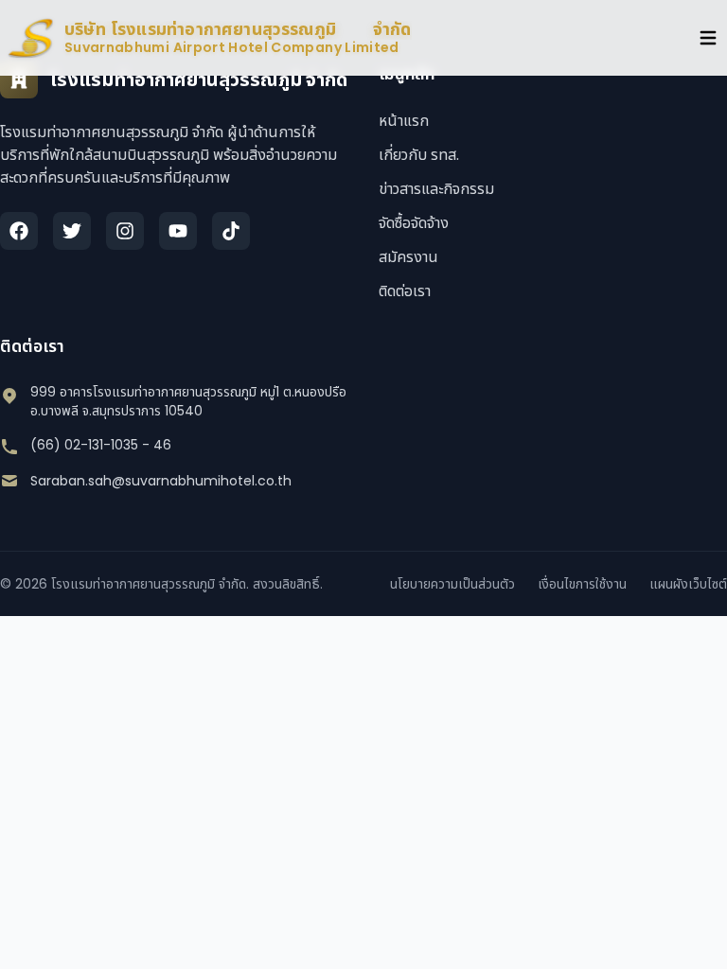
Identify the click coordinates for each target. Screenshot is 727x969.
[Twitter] (72, 231)
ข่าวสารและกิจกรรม (436, 189)
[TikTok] (231, 231)
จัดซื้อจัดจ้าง (414, 223)
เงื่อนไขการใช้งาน (582, 583)
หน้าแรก (404, 121)
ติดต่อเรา (405, 291)
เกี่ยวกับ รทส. (419, 155)
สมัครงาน (408, 257)
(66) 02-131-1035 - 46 (100, 444)
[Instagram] (125, 231)
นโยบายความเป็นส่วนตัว (452, 583)
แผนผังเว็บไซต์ (688, 583)
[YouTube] (178, 231)
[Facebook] (19, 231)
